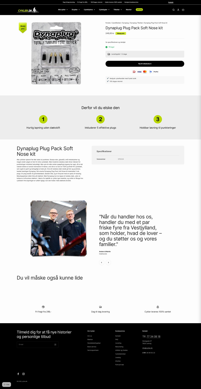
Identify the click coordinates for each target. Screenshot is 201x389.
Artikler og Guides (121, 350)
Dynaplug (125, 23)
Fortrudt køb (119, 364)
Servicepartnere (92, 350)
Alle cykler (62, 9)
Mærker (129, 9)
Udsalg (139, 9)
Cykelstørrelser (120, 354)
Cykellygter (103, 9)
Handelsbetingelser (94, 343)
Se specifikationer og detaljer (116, 42)
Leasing (118, 357)
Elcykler (75, 9)
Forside (108, 23)
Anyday (118, 361)
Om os (89, 336)
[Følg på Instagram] (23, 373)
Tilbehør (117, 9)
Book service (91, 347)
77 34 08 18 (153, 336)
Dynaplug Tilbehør (136, 23)
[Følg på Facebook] (18, 373)
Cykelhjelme (88, 9)
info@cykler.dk (147, 348)
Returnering (119, 347)
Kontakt (170, 2)
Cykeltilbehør (116, 23)
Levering (118, 343)
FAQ (116, 339)
